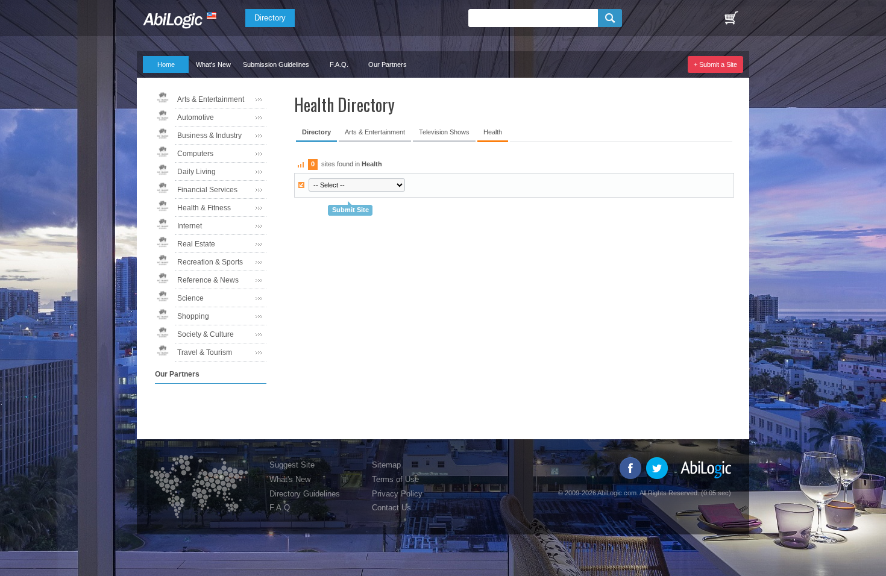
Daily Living (196, 171)
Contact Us (391, 507)
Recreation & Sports (210, 262)
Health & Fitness (204, 208)
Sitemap (386, 464)
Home (166, 64)
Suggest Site (292, 464)
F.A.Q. (339, 64)
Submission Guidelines (276, 64)
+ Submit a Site (715, 64)
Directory (270, 17)
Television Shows (444, 132)
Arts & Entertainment (210, 99)
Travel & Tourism (204, 352)
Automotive (195, 117)
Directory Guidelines (304, 493)
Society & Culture (205, 334)
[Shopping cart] (731, 18)
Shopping (193, 316)
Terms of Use (395, 479)
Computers (195, 153)
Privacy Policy (397, 493)
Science (190, 298)
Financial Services (207, 190)
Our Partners (387, 64)
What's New (213, 64)
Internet (189, 226)
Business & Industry (209, 135)
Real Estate (196, 244)
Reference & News (208, 280)
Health (492, 132)
